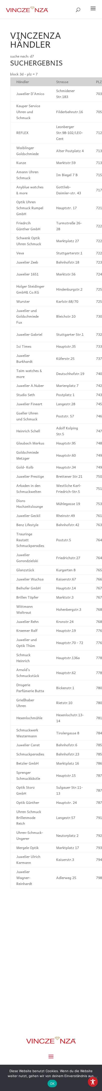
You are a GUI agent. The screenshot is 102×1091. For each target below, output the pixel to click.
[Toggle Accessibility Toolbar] (92, 1081)
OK (52, 1084)
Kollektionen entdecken (51, 990)
